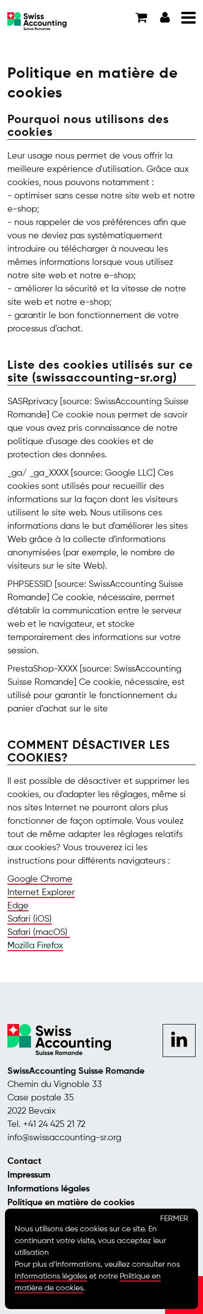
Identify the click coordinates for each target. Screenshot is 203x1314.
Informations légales (48, 1189)
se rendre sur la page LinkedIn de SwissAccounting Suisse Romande (179, 1041)
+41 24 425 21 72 (54, 1124)
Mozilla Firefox (35, 945)
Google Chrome (39, 879)
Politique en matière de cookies (71, 1202)
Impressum (28, 1175)
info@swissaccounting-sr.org (64, 1137)
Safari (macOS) (38, 932)
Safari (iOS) (29, 919)
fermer (174, 1219)
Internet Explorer (41, 892)
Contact (24, 1161)
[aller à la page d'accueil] (37, 21)
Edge (18, 905)
